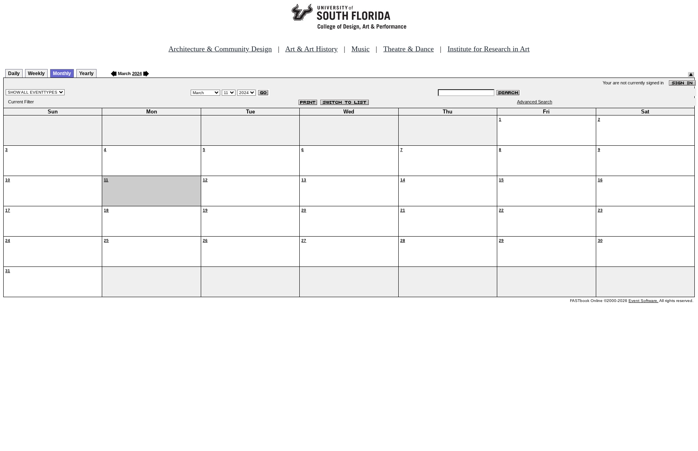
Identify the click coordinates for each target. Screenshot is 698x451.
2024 (137, 73)
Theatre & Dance (408, 49)
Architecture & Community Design (220, 49)
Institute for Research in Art (489, 49)
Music (360, 49)
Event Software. (643, 300)
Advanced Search (534, 101)
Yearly (86, 73)
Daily (14, 73)
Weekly (36, 73)
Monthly (62, 73)
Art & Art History (311, 49)
